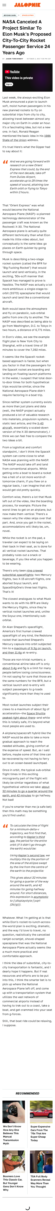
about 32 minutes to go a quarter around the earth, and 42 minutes (27, 791)
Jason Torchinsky (14, 59)
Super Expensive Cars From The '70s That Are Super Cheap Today (40, 1133)
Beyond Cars (10, 15)
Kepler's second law (31, 855)
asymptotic (40, 896)
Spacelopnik (28, 15)
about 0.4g (9, 668)
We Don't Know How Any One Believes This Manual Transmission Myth (12, 1135)
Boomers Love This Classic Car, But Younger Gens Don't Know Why (13, 1183)
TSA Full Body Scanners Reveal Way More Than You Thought (40, 1181)
